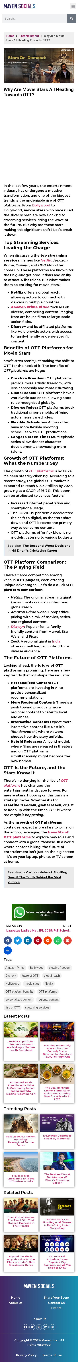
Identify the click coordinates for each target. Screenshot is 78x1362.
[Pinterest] (39, 1327)
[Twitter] (32, 1327)
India (56, 641)
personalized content (18, 999)
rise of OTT (12, 1007)
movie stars (32, 983)
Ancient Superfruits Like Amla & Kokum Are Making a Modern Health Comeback (21, 1045)
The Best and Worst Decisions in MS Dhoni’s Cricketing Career (57, 1178)
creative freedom (59, 967)
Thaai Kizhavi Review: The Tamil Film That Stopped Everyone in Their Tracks (21, 1221)
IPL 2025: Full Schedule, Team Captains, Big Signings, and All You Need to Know (57, 1262)
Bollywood (41, 205)
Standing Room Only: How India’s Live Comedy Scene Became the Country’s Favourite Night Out (57, 1051)
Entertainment (29, 36)
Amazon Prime (14, 967)
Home (10, 36)
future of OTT (30, 975)
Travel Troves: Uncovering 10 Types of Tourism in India (20, 1178)
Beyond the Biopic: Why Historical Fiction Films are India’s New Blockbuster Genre (21, 1260)
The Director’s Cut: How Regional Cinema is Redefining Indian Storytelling (57, 1223)
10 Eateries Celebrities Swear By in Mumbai (57, 1137)
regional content (48, 999)
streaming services (37, 1007)
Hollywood (12, 983)
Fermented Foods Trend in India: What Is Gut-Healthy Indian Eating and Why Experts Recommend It (20, 1088)
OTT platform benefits (19, 991)
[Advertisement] (39, 143)
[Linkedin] (46, 1327)
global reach (52, 975)
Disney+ (17, 627)
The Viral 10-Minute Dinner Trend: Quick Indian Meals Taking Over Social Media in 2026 (57, 1093)
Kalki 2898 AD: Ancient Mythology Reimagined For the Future (20, 1140)
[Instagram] (52, 1327)
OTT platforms (48, 991)
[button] (73, 6)
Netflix (49, 983)
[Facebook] (25, 1327)
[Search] (71, 18)
